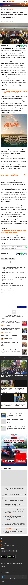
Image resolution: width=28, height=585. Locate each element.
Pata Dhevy (12, 258)
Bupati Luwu (4, 258)
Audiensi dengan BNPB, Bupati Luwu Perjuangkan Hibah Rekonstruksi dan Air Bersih (14, 92)
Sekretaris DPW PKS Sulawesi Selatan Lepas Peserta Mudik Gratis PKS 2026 (20, 390)
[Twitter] (19, 46)
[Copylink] (26, 46)
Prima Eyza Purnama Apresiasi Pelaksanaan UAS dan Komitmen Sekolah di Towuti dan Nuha (15, 525)
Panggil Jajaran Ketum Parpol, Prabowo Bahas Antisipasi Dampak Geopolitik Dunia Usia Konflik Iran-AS (20, 405)
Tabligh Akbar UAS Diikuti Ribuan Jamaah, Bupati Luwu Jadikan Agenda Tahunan (13, 231)
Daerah (11, 9)
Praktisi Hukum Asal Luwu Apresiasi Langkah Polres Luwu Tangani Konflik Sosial (15, 421)
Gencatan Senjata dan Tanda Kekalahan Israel (14, 489)
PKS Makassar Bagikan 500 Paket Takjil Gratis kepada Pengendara (6, 404)
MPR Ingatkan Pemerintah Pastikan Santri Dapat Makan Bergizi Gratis (15, 505)
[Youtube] (14, 551)
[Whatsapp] (6, 551)
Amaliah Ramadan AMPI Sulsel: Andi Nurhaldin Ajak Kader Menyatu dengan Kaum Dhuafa (6, 390)
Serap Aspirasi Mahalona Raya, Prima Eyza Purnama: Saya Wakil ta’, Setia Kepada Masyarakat (15, 511)
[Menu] (1, 1)
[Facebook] (17, 46)
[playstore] (12, 557)
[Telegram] (24, 46)
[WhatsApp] (21, 46)
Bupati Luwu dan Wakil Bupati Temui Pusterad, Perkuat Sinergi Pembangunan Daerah (13, 273)
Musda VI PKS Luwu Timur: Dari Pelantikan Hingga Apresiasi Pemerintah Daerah (15, 499)
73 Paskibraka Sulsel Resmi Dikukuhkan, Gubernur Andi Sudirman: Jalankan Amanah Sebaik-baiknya (10, 330)
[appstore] (4, 557)
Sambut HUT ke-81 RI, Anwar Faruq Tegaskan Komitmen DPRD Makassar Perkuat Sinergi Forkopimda (9, 337)
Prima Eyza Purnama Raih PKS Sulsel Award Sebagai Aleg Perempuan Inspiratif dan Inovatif (15, 531)
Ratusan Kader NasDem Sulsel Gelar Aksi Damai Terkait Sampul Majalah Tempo (14, 376)
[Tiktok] (16, 551)
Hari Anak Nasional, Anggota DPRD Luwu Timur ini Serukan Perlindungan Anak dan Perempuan (14, 518)
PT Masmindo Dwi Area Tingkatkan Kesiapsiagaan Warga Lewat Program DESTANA (14, 174)
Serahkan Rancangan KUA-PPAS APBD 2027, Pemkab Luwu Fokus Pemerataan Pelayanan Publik (14, 278)
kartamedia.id (4, 9)
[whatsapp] (26, 247)
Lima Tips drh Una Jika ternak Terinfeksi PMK (15, 494)
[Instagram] (11, 551)
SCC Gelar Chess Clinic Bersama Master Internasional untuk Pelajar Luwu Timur (16, 427)
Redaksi (2, 20)
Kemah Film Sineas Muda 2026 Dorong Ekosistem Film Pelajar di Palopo (16, 414)
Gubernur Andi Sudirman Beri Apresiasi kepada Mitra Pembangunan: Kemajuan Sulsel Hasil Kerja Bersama (10, 323)
